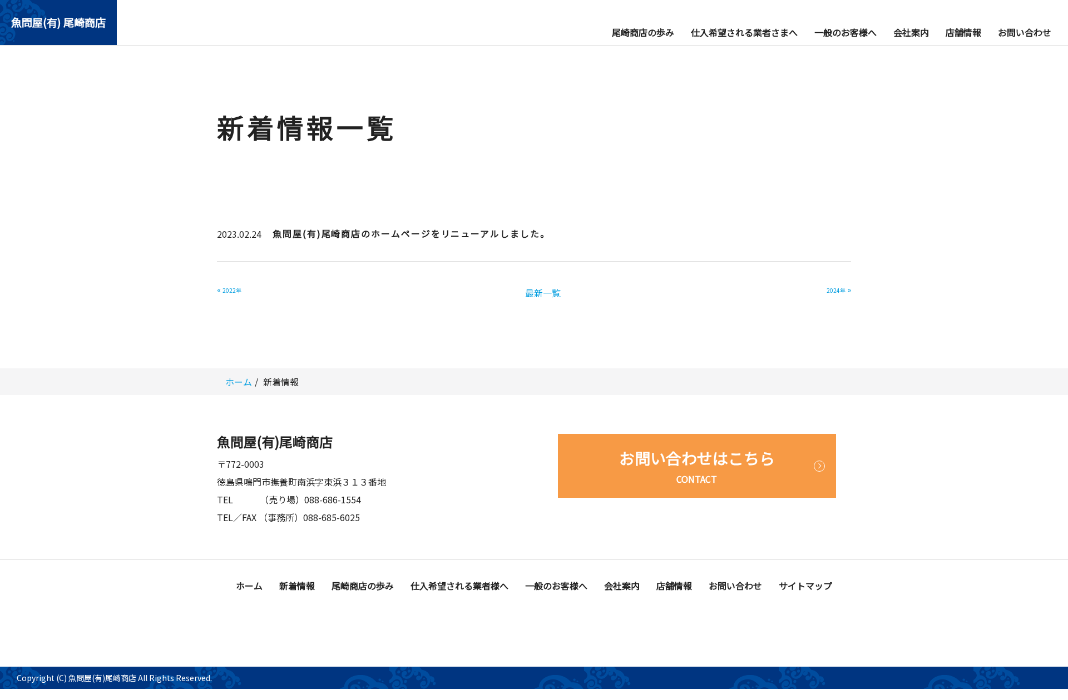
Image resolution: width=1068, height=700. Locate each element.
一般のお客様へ (845, 32)
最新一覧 (543, 292)
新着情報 (297, 585)
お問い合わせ (1024, 32)
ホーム (238, 381)
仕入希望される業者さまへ (744, 32)
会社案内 (911, 32)
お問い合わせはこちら (697, 466)
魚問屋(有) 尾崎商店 (58, 22)
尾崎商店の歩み (643, 32)
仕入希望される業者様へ (459, 585)
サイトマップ (805, 585)
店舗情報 (963, 32)
